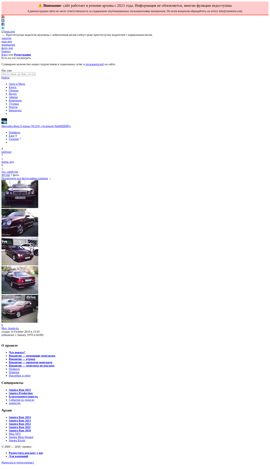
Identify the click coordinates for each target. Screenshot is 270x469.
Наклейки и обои (19, 375)
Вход (4, 54)
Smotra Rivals (17, 440)
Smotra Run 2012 (20, 423)
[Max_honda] (4, 122)
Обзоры (14, 90)
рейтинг (6, 151)
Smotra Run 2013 (20, 420)
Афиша (13, 97)
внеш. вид (7, 161)
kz (17, 328)
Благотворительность (23, 396)
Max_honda (8, 328)
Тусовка (14, 103)
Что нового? (17, 352)
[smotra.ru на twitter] (2, 28)
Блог (12, 135)
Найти (5, 77)
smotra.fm (14, 403)
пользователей (95, 64)
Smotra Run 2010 (20, 430)
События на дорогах (21, 399)
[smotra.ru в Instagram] (8, 31)
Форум (13, 107)
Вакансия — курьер (22, 359)
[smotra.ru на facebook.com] (2, 24)
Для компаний (18, 456)
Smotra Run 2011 (20, 427)
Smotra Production (21, 393)
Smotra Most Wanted (21, 437)
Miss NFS (15, 433)
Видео (13, 93)
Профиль (14, 132)
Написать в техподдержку (17, 462)
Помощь (14, 372)
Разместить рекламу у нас (26, 452)
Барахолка (15, 110)
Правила (14, 368)
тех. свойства (9, 171)
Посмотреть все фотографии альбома (24, 178)
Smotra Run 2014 (20, 417)
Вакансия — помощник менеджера (32, 355)
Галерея (14, 139)
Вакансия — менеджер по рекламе (32, 365)
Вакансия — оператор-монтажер (30, 362)
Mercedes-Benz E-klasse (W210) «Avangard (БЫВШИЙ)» (36, 126)
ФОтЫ (5, 175)
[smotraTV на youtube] (2, 17)
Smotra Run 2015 (20, 389)
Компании (15, 100)
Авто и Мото (17, 83)
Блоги (12, 87)
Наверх (6, 51)
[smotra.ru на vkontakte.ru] (2, 20)
